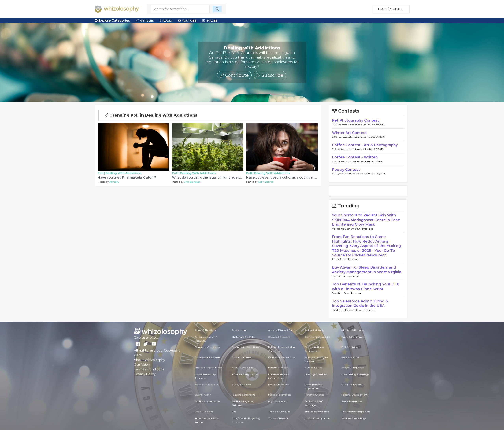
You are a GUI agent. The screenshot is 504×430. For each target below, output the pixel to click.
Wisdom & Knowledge (353, 418)
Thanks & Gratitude (279, 411)
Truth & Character (278, 418)
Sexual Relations (204, 411)
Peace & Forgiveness (279, 394)
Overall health (203, 394)
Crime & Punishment (353, 336)
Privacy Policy (145, 374)
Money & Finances (242, 384)
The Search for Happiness (355, 411)
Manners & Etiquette (206, 384)
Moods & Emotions (278, 384)
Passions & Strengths (243, 394)
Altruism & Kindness (352, 330)
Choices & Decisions (279, 336)
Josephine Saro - (341, 293)
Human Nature (313, 367)
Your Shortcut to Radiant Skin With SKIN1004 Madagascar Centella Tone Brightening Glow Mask (366, 220)
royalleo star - (340, 276)
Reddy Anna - (340, 259)
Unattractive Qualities (317, 418)
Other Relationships (352, 384)
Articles (147, 20)
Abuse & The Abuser (206, 330)
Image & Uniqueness (352, 367)
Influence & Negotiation (245, 374)
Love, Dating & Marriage (355, 374)
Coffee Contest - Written (355, 157)
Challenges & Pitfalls (243, 336)
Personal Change (314, 394)
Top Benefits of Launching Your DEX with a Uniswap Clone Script (365, 286)
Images (211, 20)
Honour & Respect (278, 367)
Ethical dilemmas (241, 357)
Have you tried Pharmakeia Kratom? (127, 177)
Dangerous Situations (207, 347)
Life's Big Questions (316, 374)
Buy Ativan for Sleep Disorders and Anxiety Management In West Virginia (366, 269)
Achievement (239, 330)
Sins (234, 411)
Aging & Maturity (315, 330)
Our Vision (142, 364)
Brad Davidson (192, 181)
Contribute (236, 75)
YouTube (189, 20)
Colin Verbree (265, 181)
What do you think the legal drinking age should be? (214, 177)
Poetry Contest (346, 169)
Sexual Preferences (351, 401)
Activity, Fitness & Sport (281, 330)
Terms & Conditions (149, 369)
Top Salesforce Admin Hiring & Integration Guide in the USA (360, 303)
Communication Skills (317, 336)
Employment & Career (207, 357)
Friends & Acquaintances (208, 367)
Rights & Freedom (278, 401)
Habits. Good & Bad (242, 367)
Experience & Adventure (281, 357)
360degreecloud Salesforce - (348, 309)
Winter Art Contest (349, 133)
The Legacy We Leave (317, 411)
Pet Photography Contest (355, 120)
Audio (167, 20)
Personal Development (354, 394)
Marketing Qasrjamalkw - (347, 228)
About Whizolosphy (149, 360)
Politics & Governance (207, 401)
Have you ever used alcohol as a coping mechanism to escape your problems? (310, 177)
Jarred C (114, 181)
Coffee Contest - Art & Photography (365, 145)
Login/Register (390, 9)
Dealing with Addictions (123, 173)
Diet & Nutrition (350, 347)
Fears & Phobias (350, 357)
